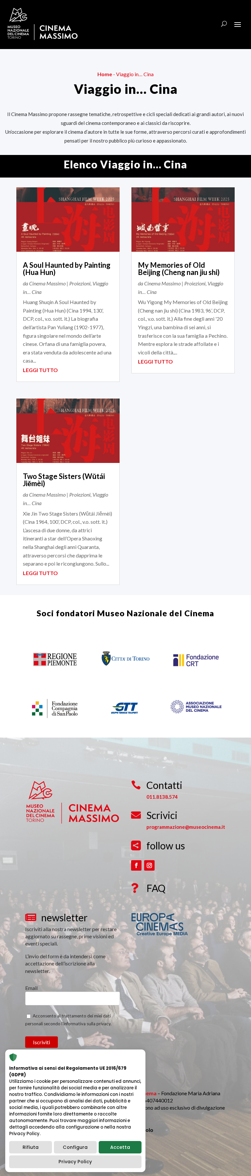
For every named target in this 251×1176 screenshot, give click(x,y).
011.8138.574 (162, 797)
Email (31, 988)
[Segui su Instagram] (149, 865)
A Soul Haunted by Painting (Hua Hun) (66, 269)
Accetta (120, 1147)
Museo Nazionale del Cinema (155, 613)
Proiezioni (80, 283)
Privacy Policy (75, 1161)
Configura (75, 1147)
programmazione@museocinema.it (185, 827)
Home (104, 74)
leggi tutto (40, 370)
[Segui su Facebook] (136, 865)
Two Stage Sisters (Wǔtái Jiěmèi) (64, 480)
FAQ (155, 888)
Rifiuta (31, 1147)
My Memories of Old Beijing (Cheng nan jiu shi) (179, 269)
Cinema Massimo (47, 283)
